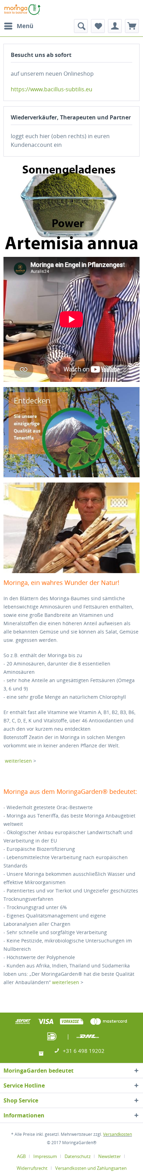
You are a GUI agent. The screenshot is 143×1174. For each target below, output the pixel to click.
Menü (25, 26)
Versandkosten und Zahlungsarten (91, 1168)
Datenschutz (78, 1156)
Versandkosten (117, 1134)
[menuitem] (18, 26)
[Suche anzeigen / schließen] (81, 26)
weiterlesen (19, 760)
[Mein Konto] (115, 26)
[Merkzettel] (98, 26)
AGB (21, 1156)
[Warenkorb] (132, 26)
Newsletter (109, 1156)
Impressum (45, 1156)
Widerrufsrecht (32, 1168)
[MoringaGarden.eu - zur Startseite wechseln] (22, 9)
